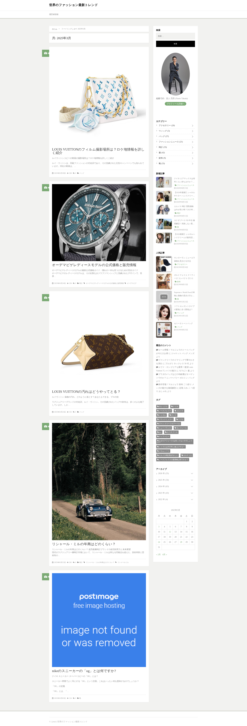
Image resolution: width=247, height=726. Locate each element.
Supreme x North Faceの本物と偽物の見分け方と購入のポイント (184, 295)
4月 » (164, 554)
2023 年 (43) (163, 493)
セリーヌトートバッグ (183, 323)
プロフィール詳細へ (176, 104)
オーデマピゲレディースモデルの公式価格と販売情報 (94, 265)
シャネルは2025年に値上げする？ (172, 447)
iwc (160, 432)
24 (159, 542)
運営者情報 (53, 14)
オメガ (173, 415)
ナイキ (175, 406)
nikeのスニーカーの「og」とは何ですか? (84, 671)
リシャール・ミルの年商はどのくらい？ (84, 544)
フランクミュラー (166, 419)
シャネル (162, 415)
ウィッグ (164, 131)
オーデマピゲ (132, 283)
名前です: (160, 98)
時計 (80, 283)
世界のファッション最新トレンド (73, 5)
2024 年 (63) (163, 486)
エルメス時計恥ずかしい (168, 455)
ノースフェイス (165, 411)
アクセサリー (166, 125)
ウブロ (180, 419)
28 (181, 542)
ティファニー (164, 436)
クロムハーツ (164, 451)
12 (170, 532)
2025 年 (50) (163, 480)
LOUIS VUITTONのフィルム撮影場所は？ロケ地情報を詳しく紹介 (98, 151)
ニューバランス (165, 428)
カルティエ (187, 455)
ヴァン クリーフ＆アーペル (169, 424)
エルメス (179, 411)
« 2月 (158, 554)
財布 (162, 158)
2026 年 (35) (163, 473)
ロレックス (163, 406)
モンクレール (181, 428)
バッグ (81, 173)
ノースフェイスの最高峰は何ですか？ (173, 460)
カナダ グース (172, 432)
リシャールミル (123, 562)
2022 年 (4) (163, 499)
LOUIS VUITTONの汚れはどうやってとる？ (86, 391)
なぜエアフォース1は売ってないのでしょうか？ (174, 441)
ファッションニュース (170, 142)
